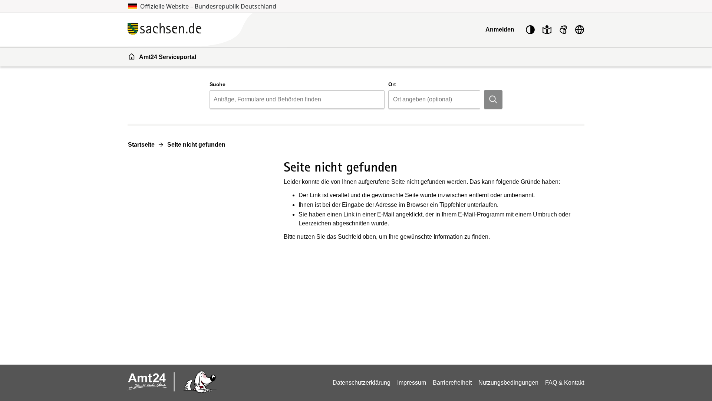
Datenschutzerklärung (361, 382)
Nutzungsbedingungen (508, 382)
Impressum (411, 382)
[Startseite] (207, 29)
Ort (392, 84)
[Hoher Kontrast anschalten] (530, 29)
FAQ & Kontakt (564, 382)
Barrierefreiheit (452, 382)
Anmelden (499, 29)
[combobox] (297, 99)
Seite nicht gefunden (196, 144)
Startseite (141, 144)
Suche (217, 84)
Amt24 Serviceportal (167, 57)
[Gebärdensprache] (563, 29)
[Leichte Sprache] (547, 29)
